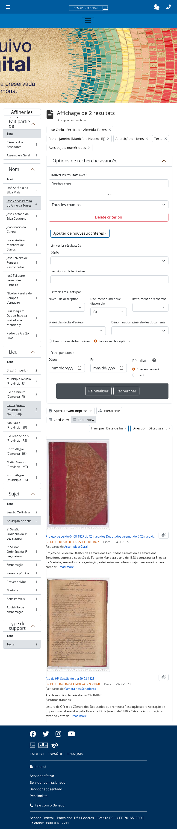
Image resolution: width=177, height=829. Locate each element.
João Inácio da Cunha (21, 229)
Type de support (17, 625)
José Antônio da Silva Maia (21, 190)
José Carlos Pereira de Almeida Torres (21, 203)
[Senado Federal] (88, 8)
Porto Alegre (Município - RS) (21, 477)
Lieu (13, 352)
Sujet (14, 494)
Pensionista (38, 796)
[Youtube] (70, 734)
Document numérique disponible (105, 301)
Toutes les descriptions (114, 341)
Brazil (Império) (21, 371)
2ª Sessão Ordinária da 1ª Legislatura (21, 534)
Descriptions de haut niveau (72, 341)
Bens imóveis (21, 600)
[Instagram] (58, 734)
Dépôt (54, 252)
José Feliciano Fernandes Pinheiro (21, 280)
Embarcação (21, 566)
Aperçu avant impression (72, 411)
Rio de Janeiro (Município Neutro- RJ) (21, 409)
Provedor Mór (21, 583)
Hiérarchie (111, 411)
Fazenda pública (21, 574)
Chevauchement (148, 369)
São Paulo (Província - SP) (21, 425)
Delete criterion (108, 217)
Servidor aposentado (46, 789)
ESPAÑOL (55, 754)
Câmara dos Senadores (21, 144)
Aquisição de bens (21, 522)
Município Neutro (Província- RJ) (21, 381)
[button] (156, 7)
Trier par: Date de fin (107, 428)
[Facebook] (34, 734)
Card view (61, 419)
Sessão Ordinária (21, 513)
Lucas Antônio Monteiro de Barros (21, 244)
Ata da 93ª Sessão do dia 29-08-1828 (70, 678)
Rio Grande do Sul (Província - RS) (21, 438)
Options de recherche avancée (85, 161)
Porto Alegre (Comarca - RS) (21, 451)
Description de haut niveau (68, 271)
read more (66, 567)
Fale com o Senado (49, 805)
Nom (14, 169)
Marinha (21, 591)
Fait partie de (19, 123)
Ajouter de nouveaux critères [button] (78, 233)
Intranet (40, 767)
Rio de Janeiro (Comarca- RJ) (21, 394)
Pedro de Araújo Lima (21, 335)
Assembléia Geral (21, 156)
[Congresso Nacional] (43, 745)
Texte (21, 645)
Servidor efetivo (42, 776)
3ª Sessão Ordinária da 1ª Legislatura (21, 551)
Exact (140, 375)
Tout (10, 134)
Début (53, 359)
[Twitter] (45, 734)
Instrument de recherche (149, 299)
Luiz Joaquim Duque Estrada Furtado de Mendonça (21, 318)
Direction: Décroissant (150, 428)
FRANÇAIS (75, 754)
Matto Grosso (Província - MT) (21, 464)
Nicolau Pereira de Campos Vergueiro (21, 298)
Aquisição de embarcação (21, 609)
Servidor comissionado (47, 782)
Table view (85, 419)
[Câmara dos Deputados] (33, 745)
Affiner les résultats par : (22, 112)
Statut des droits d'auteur (66, 322)
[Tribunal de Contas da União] (54, 745)
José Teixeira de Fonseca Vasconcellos (21, 262)
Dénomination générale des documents (138, 322)
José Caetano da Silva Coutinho (21, 216)
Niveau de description (64, 299)
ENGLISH (37, 754)
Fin (92, 359)
